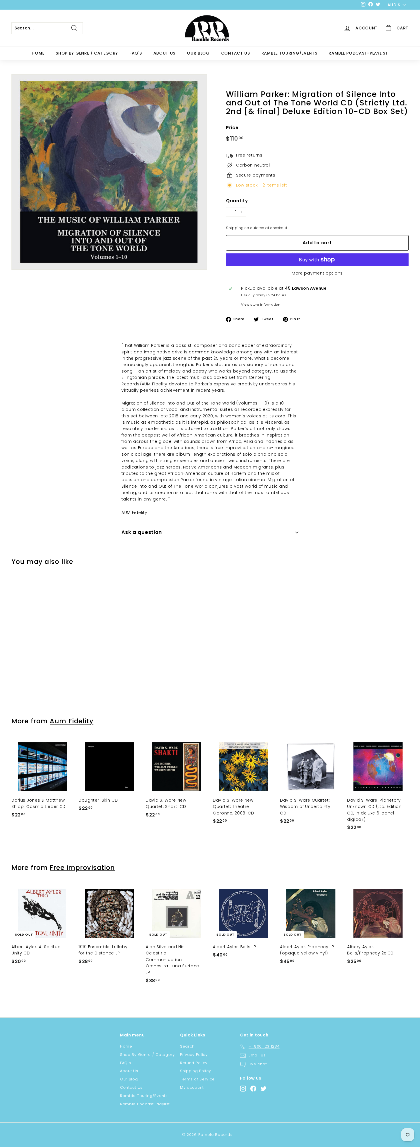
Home (38, 53)
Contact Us (235, 53)
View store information (260, 304)
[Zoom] (109, 172)
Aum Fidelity (71, 721)
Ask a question (141, 532)
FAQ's (135, 53)
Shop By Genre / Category (87, 53)
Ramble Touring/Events (289, 53)
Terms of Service (197, 1079)
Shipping (235, 228)
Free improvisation (82, 867)
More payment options (317, 273)
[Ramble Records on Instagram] (243, 1089)
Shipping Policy (195, 1071)
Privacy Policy (194, 1054)
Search (187, 1046)
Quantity (237, 201)
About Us (164, 53)
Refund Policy (193, 1063)
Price (232, 128)
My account (192, 1087)
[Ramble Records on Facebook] (253, 1089)
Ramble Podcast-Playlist (358, 53)
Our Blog (198, 53)
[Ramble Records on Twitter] (264, 1089)
